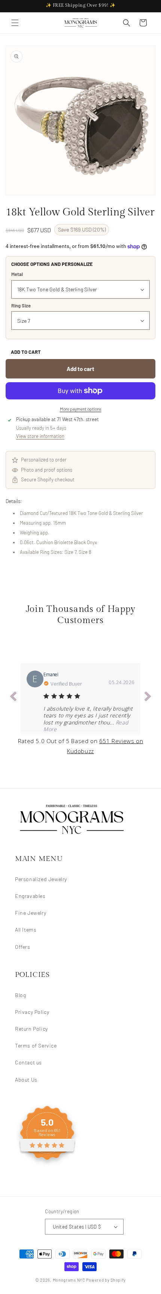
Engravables (30, 896)
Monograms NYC (69, 1280)
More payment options (80, 408)
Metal (17, 274)
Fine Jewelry (30, 913)
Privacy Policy (32, 1012)
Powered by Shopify (106, 1280)
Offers (22, 947)
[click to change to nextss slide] (147, 697)
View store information (40, 436)
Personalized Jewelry (41, 879)
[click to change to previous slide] (13, 697)
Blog (20, 995)
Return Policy (31, 1028)
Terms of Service (36, 1045)
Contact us (28, 1062)
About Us (26, 1079)
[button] (15, 23)
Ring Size (21, 306)
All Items (25, 929)
